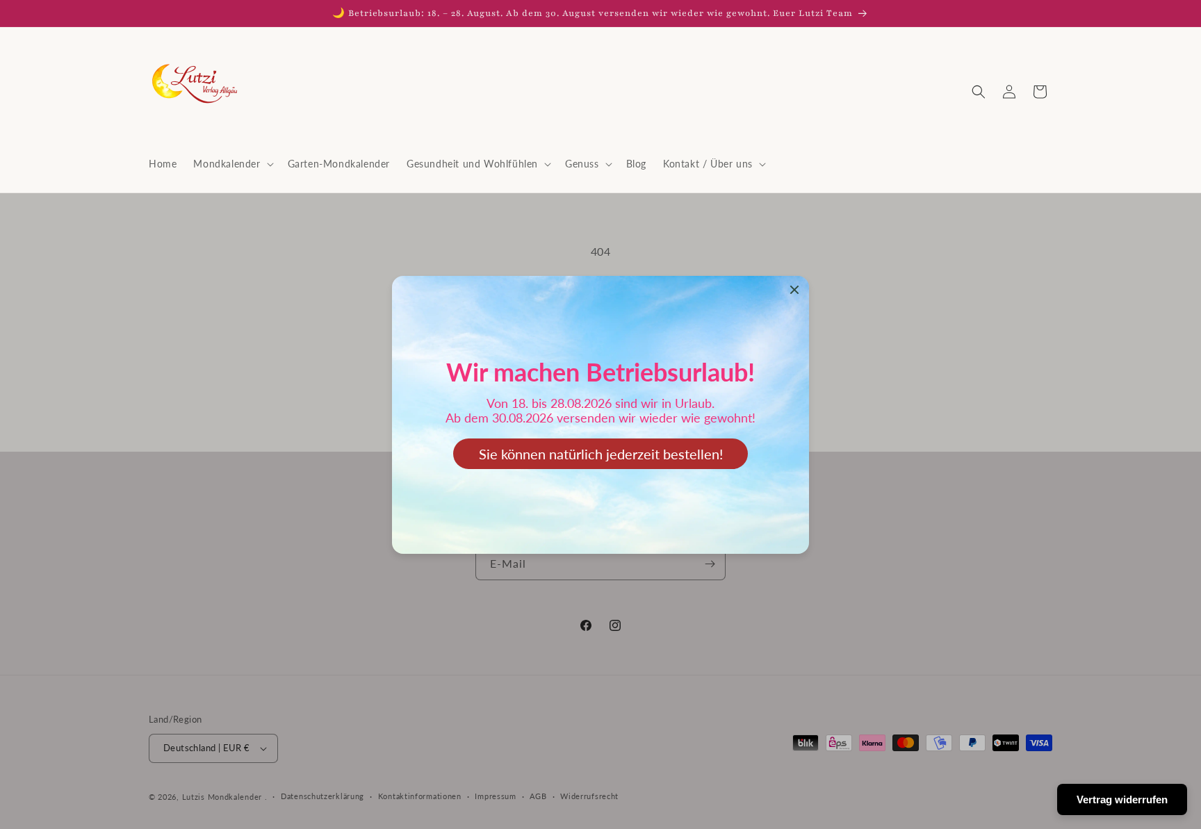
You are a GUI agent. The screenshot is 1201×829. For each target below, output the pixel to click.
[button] (232, 164)
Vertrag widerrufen (1122, 799)
